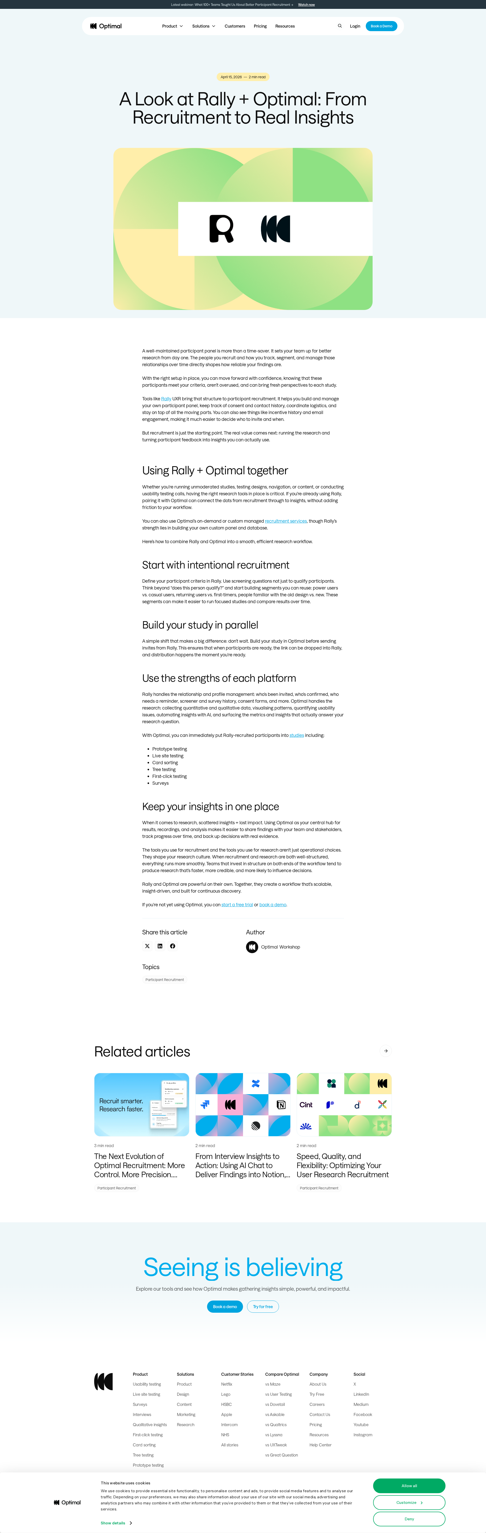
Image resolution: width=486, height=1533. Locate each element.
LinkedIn (361, 1394)
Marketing (186, 1414)
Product (184, 1384)
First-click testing (148, 1434)
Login (355, 26)
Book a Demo (381, 26)
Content (184, 1404)
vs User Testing (278, 1394)
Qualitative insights (150, 1424)
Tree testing (143, 1454)
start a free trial (237, 904)
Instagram (363, 1434)
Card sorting (144, 1444)
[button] (173, 26)
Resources (285, 26)
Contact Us (320, 1414)
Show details (113, 1523)
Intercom (229, 1424)
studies (297, 735)
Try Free (317, 1394)
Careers (317, 1404)
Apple (226, 1414)
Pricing (260, 26)
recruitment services (286, 521)
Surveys (140, 1404)
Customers (235, 26)
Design (183, 1394)
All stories (229, 1444)
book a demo (272, 904)
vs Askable (275, 1414)
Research (185, 1424)
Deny (409, 1519)
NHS (225, 1434)
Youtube (361, 1424)
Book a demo (225, 1306)
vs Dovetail (275, 1404)
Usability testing (147, 1384)
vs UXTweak (276, 1444)
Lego (225, 1394)
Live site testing (146, 1394)
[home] (106, 26)
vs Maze (272, 1384)
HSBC (226, 1404)
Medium (361, 1404)
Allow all (409, 1485)
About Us (318, 1384)
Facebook (363, 1414)
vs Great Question (281, 1454)
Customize (406, 1502)
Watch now (306, 4)
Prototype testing (148, 1465)
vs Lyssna (273, 1434)
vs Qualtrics (276, 1424)
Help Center (321, 1444)
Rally (166, 398)
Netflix (226, 1384)
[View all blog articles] (386, 1051)
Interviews (142, 1414)
